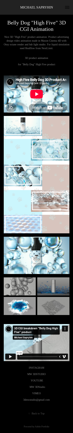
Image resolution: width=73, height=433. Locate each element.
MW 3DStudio (37, 387)
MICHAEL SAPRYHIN (36, 7)
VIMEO (36, 393)
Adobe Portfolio (42, 426)
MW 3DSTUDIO (36, 374)
